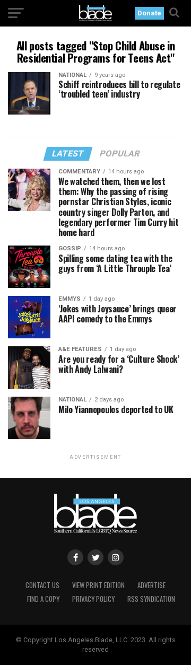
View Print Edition (98, 585)
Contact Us (42, 585)
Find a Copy (43, 599)
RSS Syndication (151, 599)
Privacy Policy (93, 599)
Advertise (151, 585)
